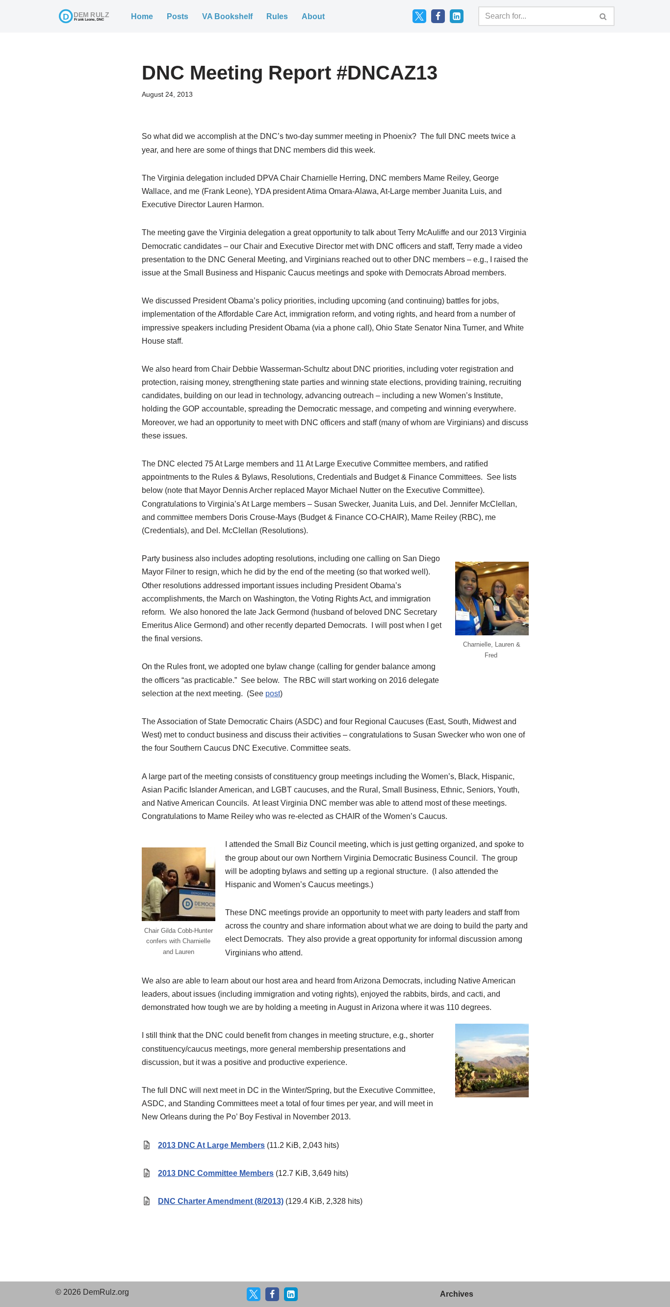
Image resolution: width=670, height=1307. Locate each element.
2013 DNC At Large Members (211, 1145)
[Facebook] (438, 16)
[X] (253, 1294)
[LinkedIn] (457, 16)
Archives (456, 1294)
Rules (277, 16)
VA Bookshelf (227, 16)
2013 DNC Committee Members (216, 1173)
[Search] (604, 16)
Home (142, 16)
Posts (177, 16)
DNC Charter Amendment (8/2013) (220, 1201)
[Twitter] (419, 16)
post (272, 693)
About (313, 16)
